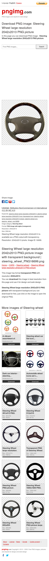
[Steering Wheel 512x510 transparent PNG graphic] (35, 397)
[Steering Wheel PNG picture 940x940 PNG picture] (11, 472)
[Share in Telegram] (6, 201)
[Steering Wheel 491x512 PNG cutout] (11, 397)
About (5, 542)
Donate (24, 542)
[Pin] (10, 201)
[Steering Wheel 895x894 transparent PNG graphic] (11, 509)
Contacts (6, 544)
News (18, 542)
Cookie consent (35, 542)
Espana (19, 3)
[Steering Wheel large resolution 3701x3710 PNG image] (11, 434)
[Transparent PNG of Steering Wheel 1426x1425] (35, 434)
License (12, 542)
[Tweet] (13, 201)
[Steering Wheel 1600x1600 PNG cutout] (35, 472)
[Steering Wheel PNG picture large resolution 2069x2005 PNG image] (35, 509)
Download (11, 344)
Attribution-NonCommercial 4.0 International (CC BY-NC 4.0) (24, 209)
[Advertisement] (24, 75)
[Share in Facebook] (3, 201)
